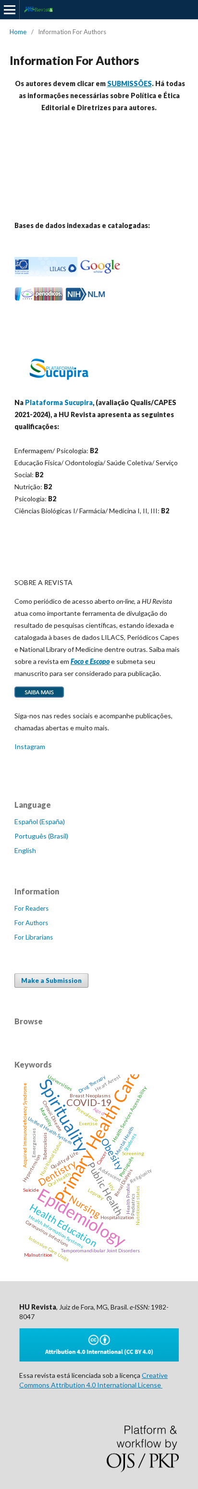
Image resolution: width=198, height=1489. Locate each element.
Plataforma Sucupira (59, 402)
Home (18, 32)
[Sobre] (39, 697)
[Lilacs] (45, 274)
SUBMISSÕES (129, 83)
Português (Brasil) (41, 836)
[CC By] (99, 1359)
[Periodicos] (38, 298)
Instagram (29, 746)
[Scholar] (100, 274)
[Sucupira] (58, 384)
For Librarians (33, 937)
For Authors (31, 923)
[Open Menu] (9, 9)
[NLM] (85, 298)
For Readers (31, 908)
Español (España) (39, 821)
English (25, 850)
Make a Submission (51, 980)
